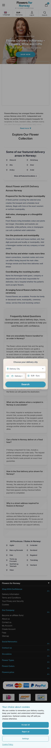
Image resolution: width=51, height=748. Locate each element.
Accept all (25, 725)
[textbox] (25, 369)
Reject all (25, 732)
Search (25, 384)
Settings (25, 738)
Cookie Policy (7, 744)
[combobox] (25, 369)
